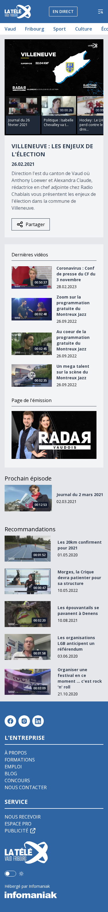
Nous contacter (26, 787)
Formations (20, 760)
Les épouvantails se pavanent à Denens (78, 610)
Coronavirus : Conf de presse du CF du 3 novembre (75, 273)
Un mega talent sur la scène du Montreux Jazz (72, 371)
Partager (35, 224)
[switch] (10, 874)
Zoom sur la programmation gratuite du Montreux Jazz (73, 305)
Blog (11, 773)
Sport (59, 29)
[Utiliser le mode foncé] (21, 874)
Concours (17, 780)
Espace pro (18, 824)
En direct (63, 11)
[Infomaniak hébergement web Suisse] (54, 895)
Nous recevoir (23, 817)
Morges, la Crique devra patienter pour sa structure (79, 577)
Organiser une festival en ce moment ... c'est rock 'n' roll (80, 678)
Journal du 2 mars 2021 (79, 494)
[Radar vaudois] (54, 435)
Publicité (16, 830)
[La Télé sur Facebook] (10, 721)
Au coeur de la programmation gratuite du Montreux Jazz (73, 340)
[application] (54, 67)
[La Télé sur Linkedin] (38, 721)
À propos (16, 753)
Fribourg (34, 29)
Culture (83, 29)
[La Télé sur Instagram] (24, 721)
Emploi (13, 766)
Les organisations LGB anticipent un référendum (76, 643)
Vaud (10, 29)
